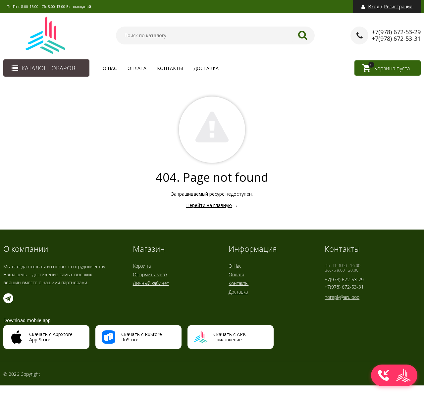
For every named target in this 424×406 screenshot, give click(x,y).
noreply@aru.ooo (342, 297)
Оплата (137, 68)
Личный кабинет (151, 283)
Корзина (142, 266)
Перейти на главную (209, 205)
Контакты (170, 68)
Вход (373, 6)
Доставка (206, 68)
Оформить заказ (150, 274)
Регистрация (398, 6)
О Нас (110, 68)
